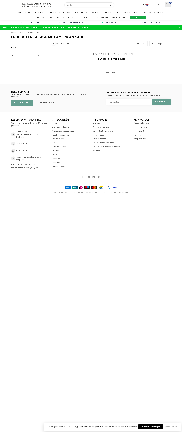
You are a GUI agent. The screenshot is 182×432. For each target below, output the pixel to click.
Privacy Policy (98, 135)
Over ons (96, 123)
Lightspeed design (109, 192)
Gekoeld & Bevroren (151, 12)
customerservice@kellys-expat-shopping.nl (29, 158)
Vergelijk (137, 135)
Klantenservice (119, 17)
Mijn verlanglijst (140, 131)
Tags (22, 32)
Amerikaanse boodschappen (72, 12)
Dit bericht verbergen (150, 427)
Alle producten (140, 139)
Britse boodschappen (44, 12)
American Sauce (34, 32)
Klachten (96, 151)
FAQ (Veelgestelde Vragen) (104, 143)
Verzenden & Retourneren (103, 131)
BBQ (135, 12)
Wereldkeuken (121, 12)
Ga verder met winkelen (111, 59)
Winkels (54, 17)
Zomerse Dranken (100, 17)
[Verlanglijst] (159, 4)
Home (18, 12)
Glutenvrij (41, 17)
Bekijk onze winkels (49, 103)
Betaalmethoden (99, 139)
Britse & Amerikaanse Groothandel (106, 147)
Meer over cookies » (171, 427)
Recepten (67, 17)
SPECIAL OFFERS (138, 17)
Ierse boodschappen (99, 12)
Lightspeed (97, 192)
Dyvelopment (123, 192)
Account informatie (141, 123)
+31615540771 (21, 143)
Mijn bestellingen (140, 127)
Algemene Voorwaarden (102, 127)
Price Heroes (82, 17)
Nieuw (28, 12)
